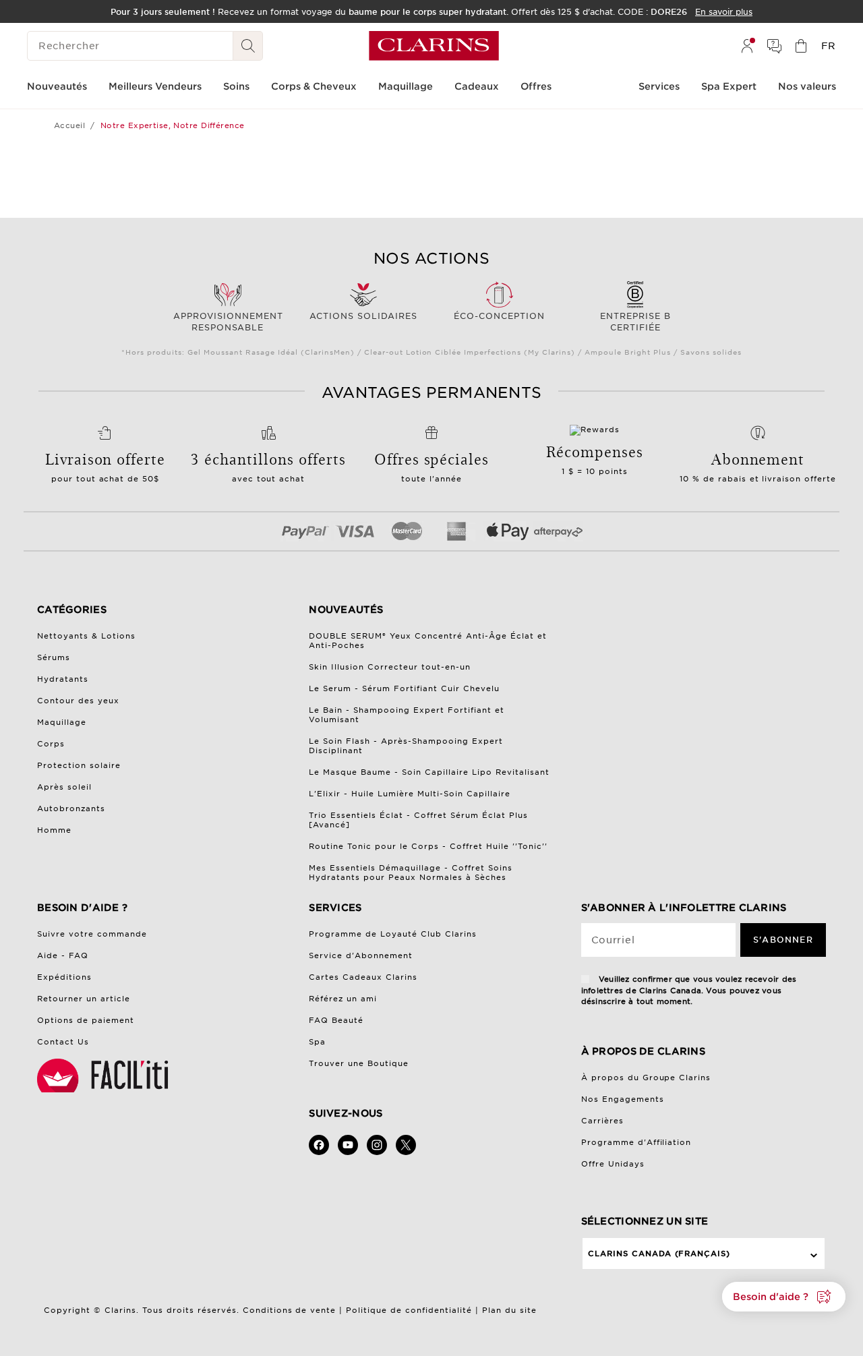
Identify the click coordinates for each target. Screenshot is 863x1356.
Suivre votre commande (92, 934)
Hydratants (62, 679)
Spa (317, 1042)
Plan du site (509, 1310)
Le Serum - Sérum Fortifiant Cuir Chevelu (404, 688)
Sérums (53, 657)
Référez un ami (343, 998)
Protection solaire (79, 765)
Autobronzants (71, 808)
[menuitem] (747, 46)
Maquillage (61, 722)
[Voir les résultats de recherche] (248, 46)
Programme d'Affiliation (636, 1142)
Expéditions (64, 977)
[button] (783, 1296)
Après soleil (64, 787)
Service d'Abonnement (361, 955)
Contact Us (63, 1042)
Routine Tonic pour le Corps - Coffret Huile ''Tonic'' (428, 846)
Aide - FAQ (62, 955)
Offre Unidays (613, 1164)
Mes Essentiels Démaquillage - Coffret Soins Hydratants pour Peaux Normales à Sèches (410, 872)
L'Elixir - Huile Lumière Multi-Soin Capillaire (409, 793)
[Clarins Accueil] (434, 46)
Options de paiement (85, 1020)
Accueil (69, 125)
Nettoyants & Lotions (86, 636)
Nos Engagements (622, 1099)
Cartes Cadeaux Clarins (363, 977)
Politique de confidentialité (409, 1310)
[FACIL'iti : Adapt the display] (104, 1075)
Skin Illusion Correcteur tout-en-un (390, 667)
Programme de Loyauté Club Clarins (393, 934)
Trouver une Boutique (359, 1063)
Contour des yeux (78, 700)
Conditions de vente (289, 1310)
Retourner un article (83, 998)
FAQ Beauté (336, 1020)
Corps (51, 743)
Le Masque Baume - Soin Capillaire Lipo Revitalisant (429, 772)
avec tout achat (268, 478)
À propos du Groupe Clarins (646, 1077)
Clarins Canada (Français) (659, 1253)
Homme (54, 830)
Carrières (602, 1120)
